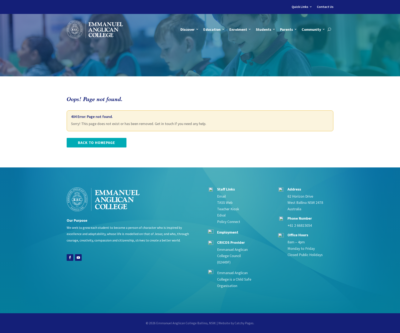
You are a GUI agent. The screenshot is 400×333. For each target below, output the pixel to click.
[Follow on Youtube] (78, 257)
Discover (187, 29)
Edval (221, 215)
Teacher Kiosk (228, 209)
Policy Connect (228, 221)
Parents (286, 29)
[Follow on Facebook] (70, 257)
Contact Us (325, 7)
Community (311, 29)
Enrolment (238, 29)
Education (212, 29)
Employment (227, 232)
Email (221, 196)
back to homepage (96, 142)
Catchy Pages (244, 323)
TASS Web (224, 202)
